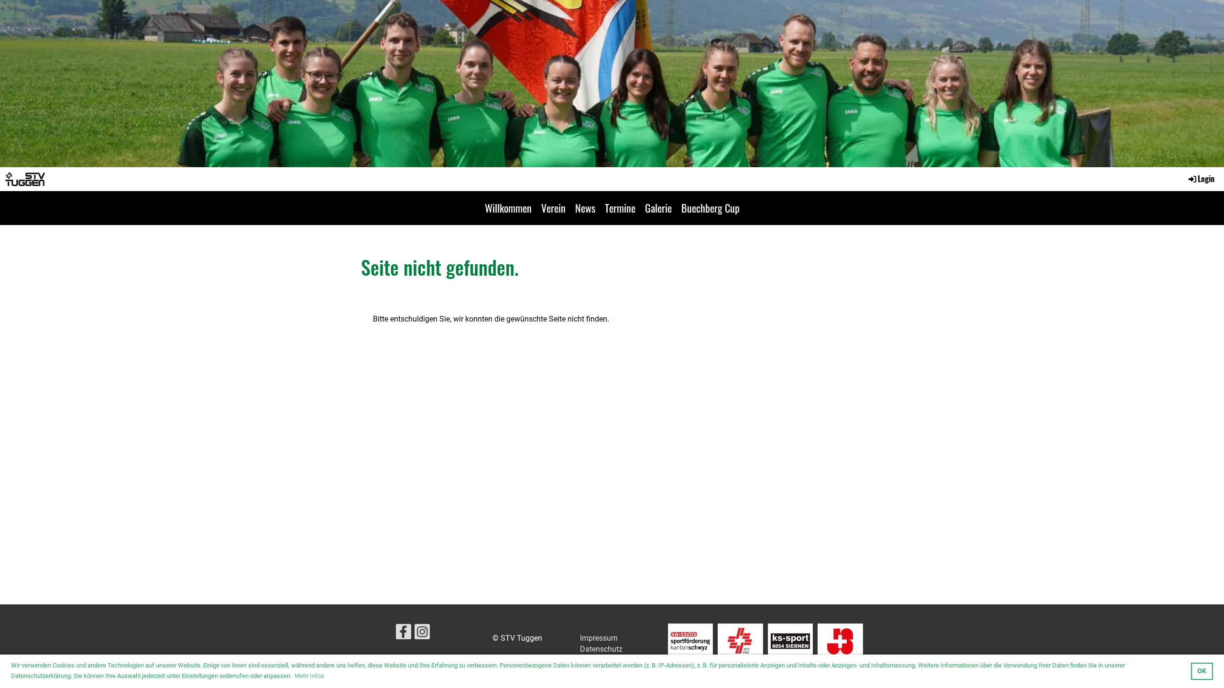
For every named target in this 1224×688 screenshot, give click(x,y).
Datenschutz (601, 649)
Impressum (599, 638)
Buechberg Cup (710, 207)
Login (1206, 178)
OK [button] (1201, 671)
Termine (620, 207)
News (585, 207)
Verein (553, 207)
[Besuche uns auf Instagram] (422, 634)
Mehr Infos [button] (309, 675)
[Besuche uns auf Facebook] (403, 634)
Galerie (658, 207)
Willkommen (508, 207)
